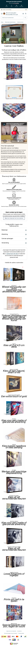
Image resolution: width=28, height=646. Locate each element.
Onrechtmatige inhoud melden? (10, 633)
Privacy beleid (21, 633)
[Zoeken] (25, 17)
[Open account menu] (23, 13)
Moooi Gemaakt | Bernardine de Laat (12, 13)
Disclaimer (19, 631)
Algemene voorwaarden (11, 631)
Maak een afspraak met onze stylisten (14, 218)
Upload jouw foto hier (12, 253)
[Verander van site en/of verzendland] (26, 9)
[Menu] (2, 14)
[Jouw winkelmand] (25, 13)
